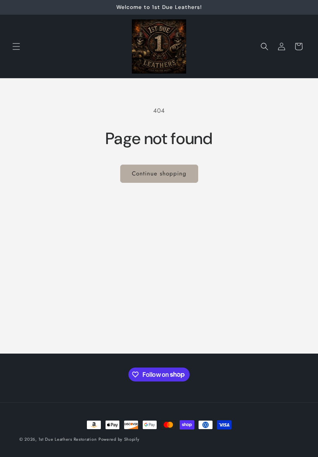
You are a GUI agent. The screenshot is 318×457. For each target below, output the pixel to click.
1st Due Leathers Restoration (67, 439)
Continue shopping (159, 173)
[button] (16, 46)
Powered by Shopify (119, 439)
